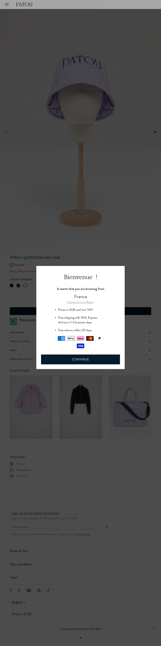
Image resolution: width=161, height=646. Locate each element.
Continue (80, 359)
